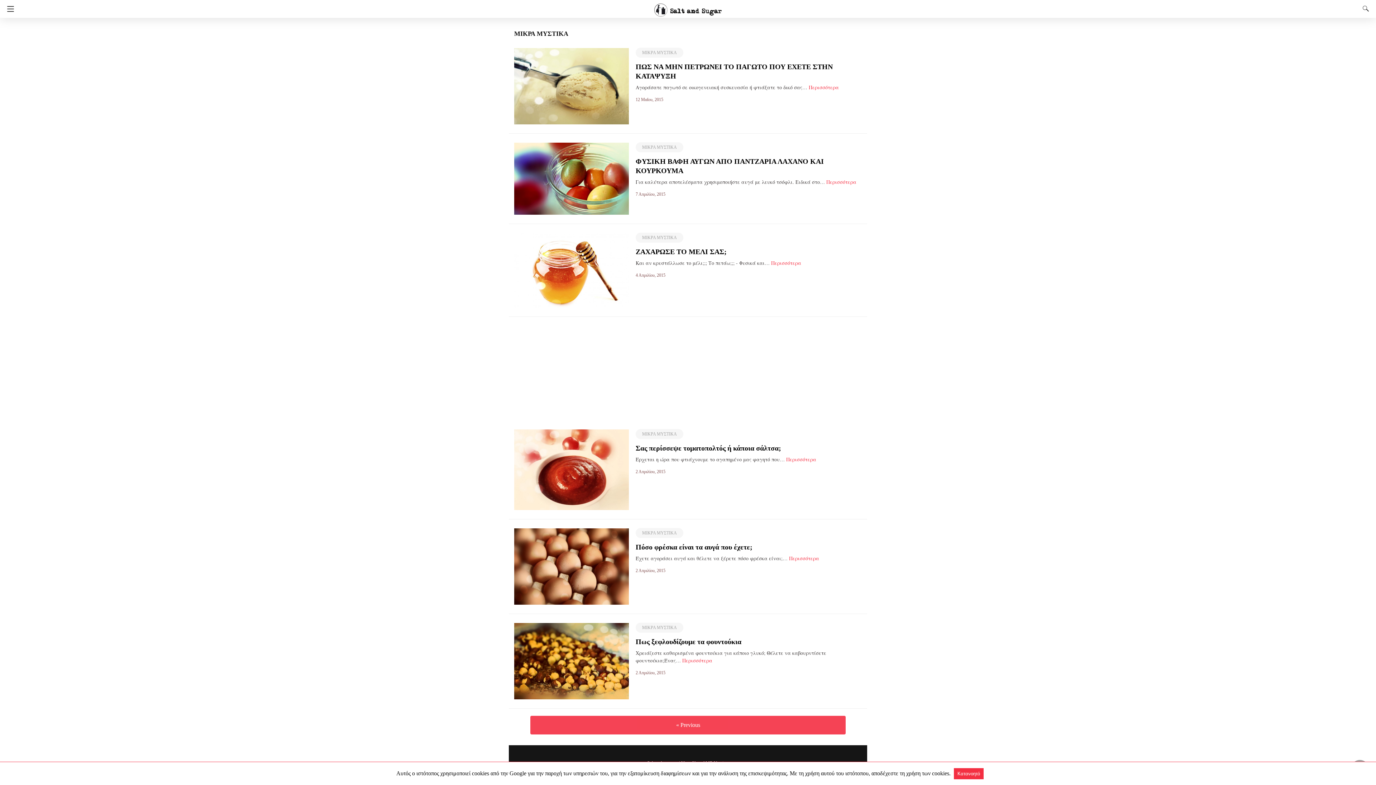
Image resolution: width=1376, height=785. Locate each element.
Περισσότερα (824, 87)
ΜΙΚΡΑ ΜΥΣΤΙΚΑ (659, 52)
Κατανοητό (968, 773)
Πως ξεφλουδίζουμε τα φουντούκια (688, 642)
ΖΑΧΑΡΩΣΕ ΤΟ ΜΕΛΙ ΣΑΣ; (681, 252)
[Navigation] (9, 9)
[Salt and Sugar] (688, 7)
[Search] (1364, 8)
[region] (688, 367)
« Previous (688, 725)
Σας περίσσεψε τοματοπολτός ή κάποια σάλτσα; (708, 448)
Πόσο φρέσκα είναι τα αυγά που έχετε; (694, 547)
